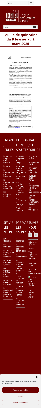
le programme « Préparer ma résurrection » (33, 188)
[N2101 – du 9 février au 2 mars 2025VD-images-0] (20, 54)
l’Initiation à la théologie (32, 170)
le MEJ (6, 166)
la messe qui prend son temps (20, 159)
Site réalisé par (31, 294)
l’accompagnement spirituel (33, 163)
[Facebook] (30, 235)
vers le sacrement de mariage (20, 280)
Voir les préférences (20, 403)
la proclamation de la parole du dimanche (8, 292)
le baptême (20, 240)
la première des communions (20, 248)
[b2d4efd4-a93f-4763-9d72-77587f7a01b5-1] (20, 92)
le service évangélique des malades (8, 254)
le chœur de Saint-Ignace (7, 262)
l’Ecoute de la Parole (32, 178)
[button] (37, 377)
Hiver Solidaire (7, 240)
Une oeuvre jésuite (32, 281)
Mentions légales (32, 265)
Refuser (20, 396)
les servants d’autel (7, 194)
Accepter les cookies (20, 390)
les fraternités (33, 209)
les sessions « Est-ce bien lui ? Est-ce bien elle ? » (20, 188)
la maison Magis (20, 177)
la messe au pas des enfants (7, 159)
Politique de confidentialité (33, 271)
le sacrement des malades (20, 302)
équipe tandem (19, 209)
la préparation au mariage (20, 201)
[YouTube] (36, 235)
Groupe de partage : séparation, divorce (33, 200)
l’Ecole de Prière (32, 157)
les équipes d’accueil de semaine (7, 272)
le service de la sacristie (7, 282)
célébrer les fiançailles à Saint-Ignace (20, 291)
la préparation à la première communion (8, 184)
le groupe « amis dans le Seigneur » (20, 169)
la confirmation (20, 256)
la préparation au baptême (8, 173)
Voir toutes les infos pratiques (32, 255)
